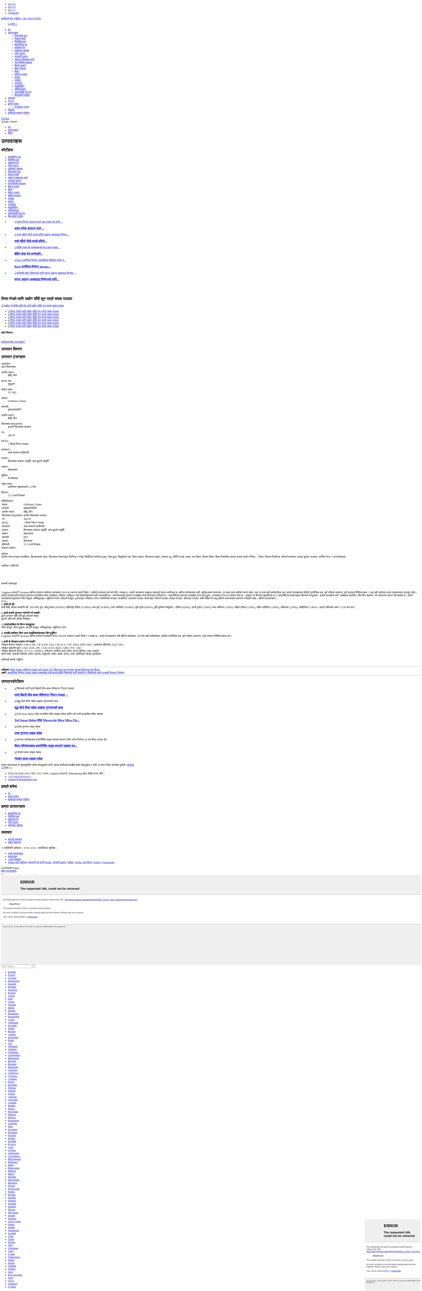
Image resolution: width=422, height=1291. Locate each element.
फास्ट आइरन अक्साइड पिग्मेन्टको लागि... (37, 279)
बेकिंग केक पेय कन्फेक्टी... (29, 253)
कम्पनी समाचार (15, 839)
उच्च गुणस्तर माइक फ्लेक (28, 733)
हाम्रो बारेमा (13, 104)
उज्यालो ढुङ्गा (21, 56)
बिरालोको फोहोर (22, 95)
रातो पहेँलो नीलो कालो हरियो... (31, 241)
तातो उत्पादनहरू (15, 853)
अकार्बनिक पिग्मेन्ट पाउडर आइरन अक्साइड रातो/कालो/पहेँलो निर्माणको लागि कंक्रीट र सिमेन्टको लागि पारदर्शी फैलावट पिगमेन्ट (65, 672)
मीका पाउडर (20, 68)
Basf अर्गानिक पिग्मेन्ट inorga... (33, 266)
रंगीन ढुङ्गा (20, 53)
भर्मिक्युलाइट (20, 89)
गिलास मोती (20, 38)
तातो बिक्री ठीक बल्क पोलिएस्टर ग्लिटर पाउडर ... (41, 695)
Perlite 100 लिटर (83, 862)
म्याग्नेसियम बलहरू (23, 62)
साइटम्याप (12, 856)
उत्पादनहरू (13, 32)
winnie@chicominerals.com (22, 779)
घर (9, 29)
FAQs (11, 101)
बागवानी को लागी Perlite (39, 862)
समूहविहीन (19, 86)
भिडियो (11, 110)
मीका (17, 71)
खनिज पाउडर (21, 74)
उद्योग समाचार (14, 842)
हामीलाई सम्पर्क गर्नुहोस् (18, 113)
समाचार (11, 98)
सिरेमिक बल (20, 41)
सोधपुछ (130, 765)
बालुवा (17, 77)
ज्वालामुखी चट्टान (23, 92)
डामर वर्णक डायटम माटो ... (29, 228)
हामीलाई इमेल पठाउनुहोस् (13, 342)
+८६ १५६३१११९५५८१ (19, 776)
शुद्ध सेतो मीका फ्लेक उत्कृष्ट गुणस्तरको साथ (39, 707)
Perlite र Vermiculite (103, 862)
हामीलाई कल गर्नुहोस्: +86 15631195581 (21, 18)
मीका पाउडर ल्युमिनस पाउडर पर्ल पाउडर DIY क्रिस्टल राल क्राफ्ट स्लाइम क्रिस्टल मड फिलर (55, 669)
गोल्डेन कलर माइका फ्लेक (29, 758)
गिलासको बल (21, 35)
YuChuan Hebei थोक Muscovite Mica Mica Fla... (47, 720)
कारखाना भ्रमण (22, 107)
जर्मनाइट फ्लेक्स (22, 50)
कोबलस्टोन (20, 47)
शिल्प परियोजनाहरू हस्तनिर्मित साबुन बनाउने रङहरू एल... (46, 746)
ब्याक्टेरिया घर (21, 44)
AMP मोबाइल (14, 859)
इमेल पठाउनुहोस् (8, 871)
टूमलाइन (18, 83)
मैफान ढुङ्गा (20, 65)
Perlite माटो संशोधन (17, 862)
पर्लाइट (18, 80)
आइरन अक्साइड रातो (24, 59)
